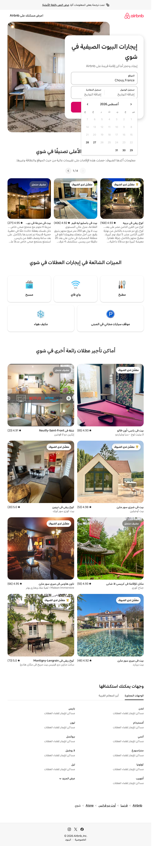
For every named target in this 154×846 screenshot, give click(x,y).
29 (131, 150)
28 (87, 142)
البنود (68, 839)
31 (116, 150)
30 (124, 150)
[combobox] (104, 80)
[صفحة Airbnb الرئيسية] (134, 16)
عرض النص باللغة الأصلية (55, 5)
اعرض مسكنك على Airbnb (26, 15)
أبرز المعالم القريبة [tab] (109, 695)
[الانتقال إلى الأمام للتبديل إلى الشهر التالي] (88, 104)
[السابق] (83, 171)
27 (94, 142)
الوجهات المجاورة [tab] (134, 695)
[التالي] (68, 171)
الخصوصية (80, 839)
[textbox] (121, 94)
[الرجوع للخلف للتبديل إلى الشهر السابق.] (131, 104)
